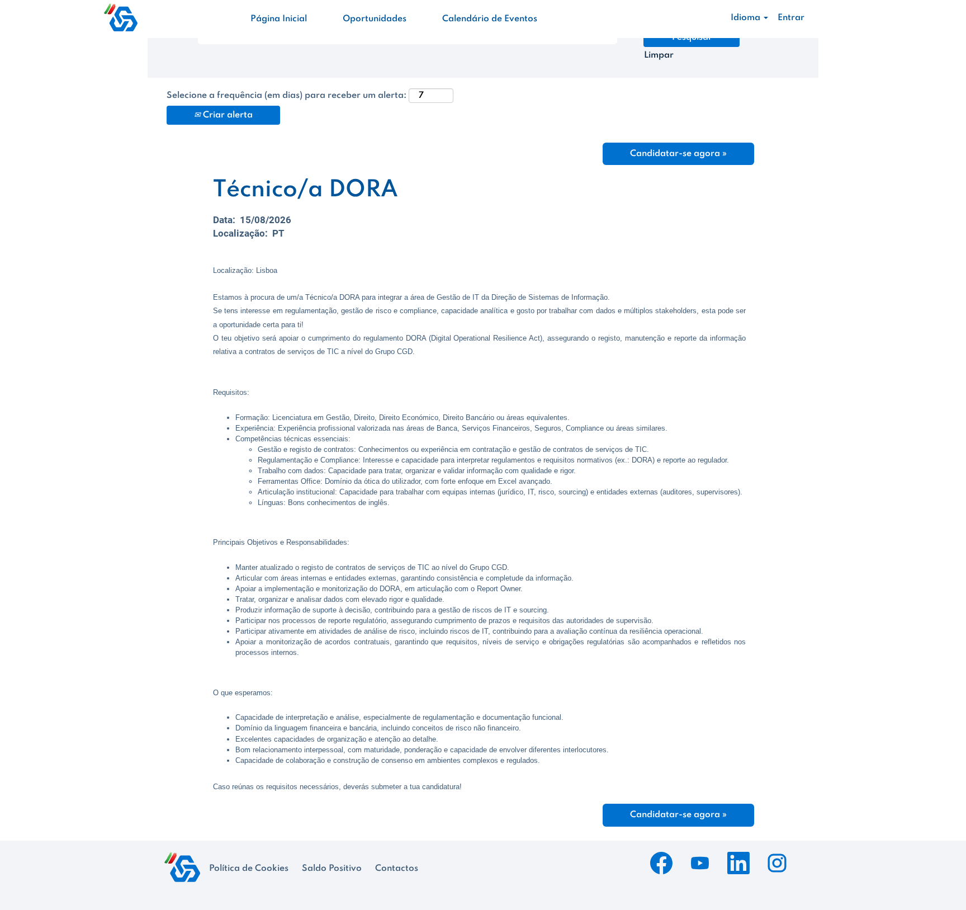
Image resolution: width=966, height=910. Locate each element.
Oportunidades (374, 19)
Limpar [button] (659, 55)
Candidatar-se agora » (678, 153)
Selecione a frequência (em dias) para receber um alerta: (286, 95)
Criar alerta (227, 115)
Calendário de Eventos (489, 19)
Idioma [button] (747, 17)
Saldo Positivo (332, 868)
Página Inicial (278, 19)
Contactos (396, 868)
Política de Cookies (248, 868)
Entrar (791, 17)
